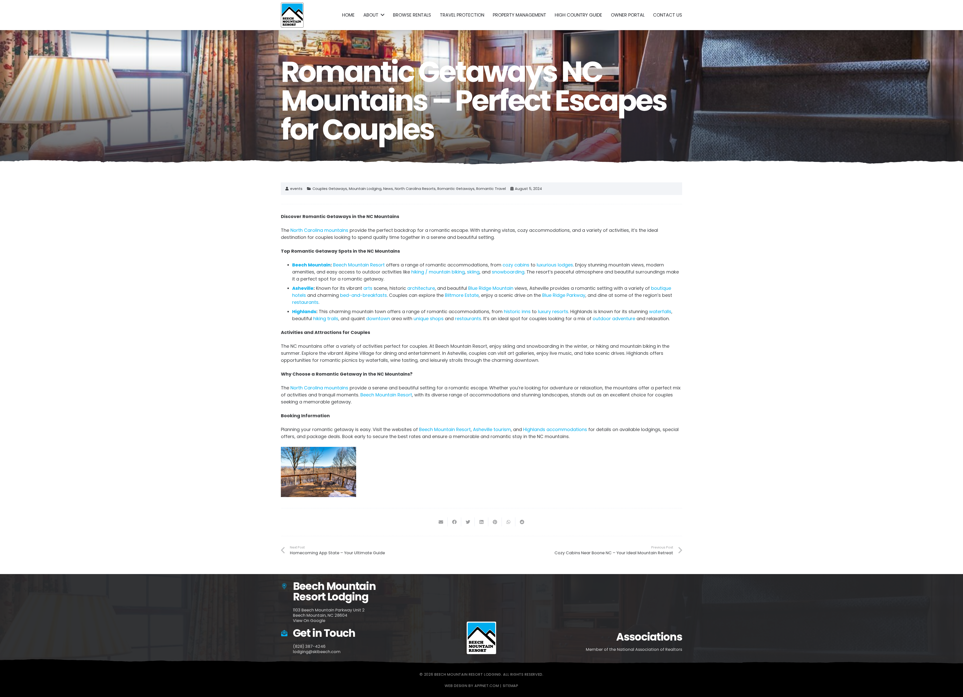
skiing (473, 272)
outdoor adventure (614, 318)
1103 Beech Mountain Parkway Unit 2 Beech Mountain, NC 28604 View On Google (329, 615)
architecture (421, 288)
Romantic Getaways (455, 188)
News (388, 188)
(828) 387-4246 (309, 646)
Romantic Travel (491, 188)
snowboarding (508, 272)
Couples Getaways (329, 188)
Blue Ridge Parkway (563, 295)
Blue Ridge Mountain (490, 288)
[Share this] (454, 521)
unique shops (429, 318)
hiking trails (325, 318)
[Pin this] (495, 521)
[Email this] (441, 521)
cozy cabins (516, 265)
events (296, 188)
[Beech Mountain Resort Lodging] (287, 586)
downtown (378, 318)
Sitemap (510, 685)
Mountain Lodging (365, 188)
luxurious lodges (555, 265)
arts (367, 288)
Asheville (302, 288)
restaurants (305, 302)
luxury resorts (553, 311)
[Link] (292, 15)
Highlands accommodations (555, 429)
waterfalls (660, 311)
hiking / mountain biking (438, 272)
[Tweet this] (468, 521)
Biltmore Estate (462, 295)
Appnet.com (486, 685)
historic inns (517, 311)
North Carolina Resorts (415, 188)
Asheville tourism (492, 429)
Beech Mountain (311, 265)
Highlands (304, 311)
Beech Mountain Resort (359, 265)
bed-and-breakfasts (363, 295)
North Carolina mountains (319, 230)
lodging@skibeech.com (317, 652)
